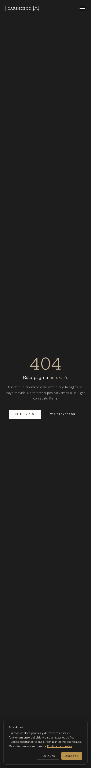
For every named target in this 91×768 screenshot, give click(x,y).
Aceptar (71, 755)
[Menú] (82, 8)
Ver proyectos (63, 414)
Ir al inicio (24, 414)
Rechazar (48, 755)
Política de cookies (59, 746)
